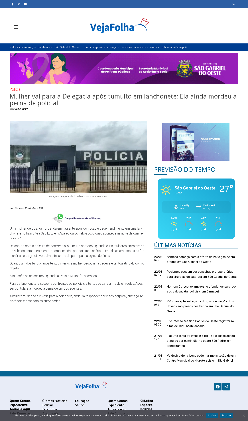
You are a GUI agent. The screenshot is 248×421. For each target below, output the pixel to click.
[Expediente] (18, 35)
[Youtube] (25, 4)
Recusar (226, 415)
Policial (16, 89)
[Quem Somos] (12, 35)
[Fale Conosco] (28, 35)
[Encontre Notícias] (233, 4)
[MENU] (15, 27)
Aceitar (212, 415)
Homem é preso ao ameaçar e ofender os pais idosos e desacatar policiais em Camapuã (106, 47)
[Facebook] (217, 386)
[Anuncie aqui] (23, 35)
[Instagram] (18, 4)
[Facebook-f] (12, 4)
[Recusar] (243, 415)
